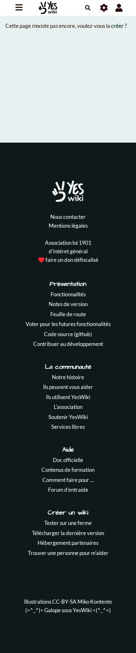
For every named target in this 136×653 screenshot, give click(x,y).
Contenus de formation (68, 469)
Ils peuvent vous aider (68, 387)
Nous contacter (68, 216)
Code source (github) (68, 334)
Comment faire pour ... (68, 480)
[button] (119, 8)
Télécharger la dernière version (68, 533)
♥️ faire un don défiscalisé (68, 259)
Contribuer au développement (68, 344)
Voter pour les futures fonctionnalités (68, 324)
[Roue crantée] (104, 8)
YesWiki (82, 610)
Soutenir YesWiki (68, 417)
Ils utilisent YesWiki (68, 397)
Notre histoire (68, 377)
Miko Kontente (94, 601)
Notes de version (68, 304)
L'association (68, 407)
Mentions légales (68, 225)
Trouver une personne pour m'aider (68, 553)
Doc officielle (68, 460)
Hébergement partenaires (68, 542)
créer (117, 25)
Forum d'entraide (68, 489)
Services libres (68, 426)
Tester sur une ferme (68, 523)
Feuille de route (68, 314)
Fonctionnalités (68, 294)
